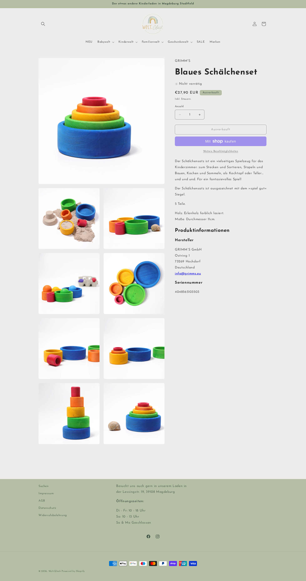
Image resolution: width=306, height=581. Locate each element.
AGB (42, 500)
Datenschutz (47, 508)
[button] (43, 24)
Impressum (46, 493)
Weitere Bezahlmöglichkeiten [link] (220, 151)
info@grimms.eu (188, 273)
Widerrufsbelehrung (53, 515)
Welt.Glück (55, 571)
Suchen (44, 486)
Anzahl (179, 106)
